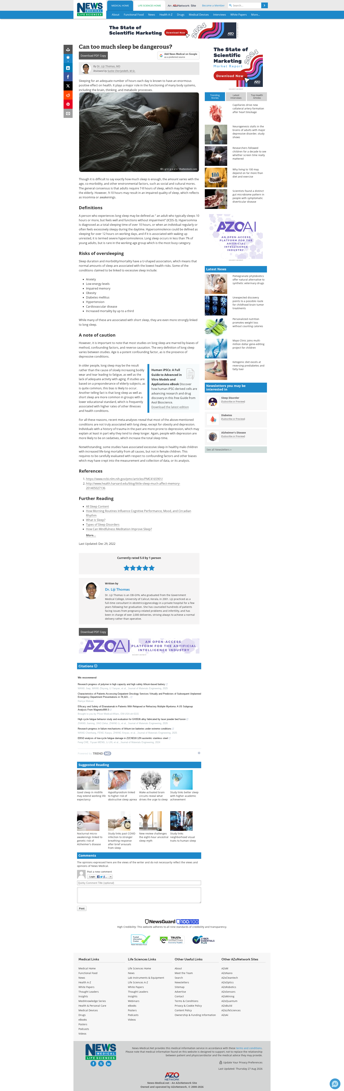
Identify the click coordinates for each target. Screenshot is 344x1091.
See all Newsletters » (219, 449)
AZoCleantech (229, 977)
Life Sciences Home (149, 5)
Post (82, 908)
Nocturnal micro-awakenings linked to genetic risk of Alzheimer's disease (89, 839)
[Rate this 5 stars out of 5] (152, 568)
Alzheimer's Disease (233, 432)
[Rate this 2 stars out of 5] (133, 568)
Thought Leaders (88, 991)
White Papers (86, 987)
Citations (86, 666)
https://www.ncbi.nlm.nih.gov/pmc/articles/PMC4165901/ (124, 479)
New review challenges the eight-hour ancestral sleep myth (153, 837)
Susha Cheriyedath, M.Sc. (121, 71)
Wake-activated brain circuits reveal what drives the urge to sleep (153, 796)
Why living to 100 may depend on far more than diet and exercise (248, 173)
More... (91, 535)
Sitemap (180, 987)
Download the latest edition (170, 407)
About (178, 968)
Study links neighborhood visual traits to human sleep (183, 837)
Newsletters (182, 982)
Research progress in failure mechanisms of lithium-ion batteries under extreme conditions (124, 728)
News (81, 977)
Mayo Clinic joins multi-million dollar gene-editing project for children (248, 344)
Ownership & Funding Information (195, 1015)
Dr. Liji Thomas (117, 589)
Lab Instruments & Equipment (146, 977)
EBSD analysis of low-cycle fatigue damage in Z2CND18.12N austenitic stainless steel (123, 738)
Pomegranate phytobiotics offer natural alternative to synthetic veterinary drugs (248, 279)
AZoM (224, 968)
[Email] (68, 113)
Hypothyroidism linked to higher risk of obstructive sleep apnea (122, 796)
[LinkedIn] (68, 67)
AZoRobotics (228, 987)
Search (179, 977)
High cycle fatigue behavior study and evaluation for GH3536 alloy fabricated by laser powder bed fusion (132, 719)
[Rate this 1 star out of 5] (126, 568)
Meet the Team (184, 973)
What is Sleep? (95, 520)
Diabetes (226, 415)
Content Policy (183, 1010)
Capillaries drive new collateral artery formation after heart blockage (248, 108)
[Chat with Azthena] (335, 1083)
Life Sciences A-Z (138, 982)
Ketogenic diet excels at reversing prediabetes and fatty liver (248, 365)
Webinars (133, 1001)
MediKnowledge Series (92, 1001)
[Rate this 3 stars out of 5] (139, 568)
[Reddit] (68, 95)
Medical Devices (88, 1010)
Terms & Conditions (186, 1001)
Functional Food (87, 973)
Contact (179, 996)
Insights (83, 996)
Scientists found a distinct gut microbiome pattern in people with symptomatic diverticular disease (248, 196)
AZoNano (226, 973)
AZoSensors (228, 991)
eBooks (82, 1019)
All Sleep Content (97, 506)
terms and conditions (249, 1048)
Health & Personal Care (92, 1005)
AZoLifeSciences (231, 1010)
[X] (68, 85)
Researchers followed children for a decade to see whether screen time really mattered (249, 153)
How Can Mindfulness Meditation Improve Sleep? (119, 529)
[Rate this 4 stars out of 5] (145, 568)
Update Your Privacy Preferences (242, 1062)
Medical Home (120, 5)
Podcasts (83, 1029)
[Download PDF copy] (68, 49)
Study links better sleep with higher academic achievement (184, 796)
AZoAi (224, 1015)
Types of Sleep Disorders (103, 524)
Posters (82, 1024)
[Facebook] (68, 76)
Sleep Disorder (230, 397)
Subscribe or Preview (233, 401)
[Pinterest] (68, 104)
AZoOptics (227, 982)
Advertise (180, 991)
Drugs (82, 1015)
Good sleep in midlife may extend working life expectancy (91, 796)
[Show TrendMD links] (199, 753)
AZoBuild (226, 1005)
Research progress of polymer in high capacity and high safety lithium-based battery (121, 684)
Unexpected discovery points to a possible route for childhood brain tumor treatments (248, 303)
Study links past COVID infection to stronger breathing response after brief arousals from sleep (121, 841)
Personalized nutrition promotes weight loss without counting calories (248, 322)
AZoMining (227, 996)
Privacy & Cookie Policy (188, 1005)
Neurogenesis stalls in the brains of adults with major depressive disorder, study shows (249, 132)
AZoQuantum (229, 1001)
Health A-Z (84, 982)
